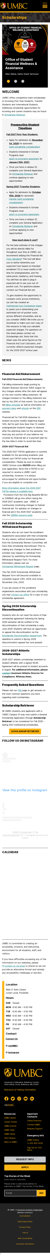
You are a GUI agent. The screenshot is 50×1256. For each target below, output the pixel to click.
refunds (25, 408)
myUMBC (13, 1046)
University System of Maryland (30, 1210)
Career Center (10, 1122)
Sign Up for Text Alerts (34, 1148)
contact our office (20, 594)
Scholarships (14, 17)
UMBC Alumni (10, 1118)
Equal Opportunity (25, 1221)
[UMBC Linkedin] (32, 1099)
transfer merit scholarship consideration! (21, 201)
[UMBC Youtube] (26, 1099)
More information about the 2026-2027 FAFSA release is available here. (21, 490)
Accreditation (25, 1216)
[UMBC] (14, 6)
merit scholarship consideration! (24, 146)
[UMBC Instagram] (19, 1099)
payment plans (9, 408)
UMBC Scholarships (22, 832)
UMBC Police (33, 1140)
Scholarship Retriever (14, 114)
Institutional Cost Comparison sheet (23, 305)
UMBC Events (10, 1126)
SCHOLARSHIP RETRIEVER (25, 731)
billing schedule (12, 404)
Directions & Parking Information (20, 1089)
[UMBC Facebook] (6, 1099)
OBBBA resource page (21, 515)
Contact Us (12, 1039)
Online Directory (34, 1120)
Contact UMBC (33, 1124)
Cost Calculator (13, 259)
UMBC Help (9, 1130)
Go (41, 1193)
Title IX (25, 1233)
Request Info (25, 1159)
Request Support (34, 1128)
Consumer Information (25, 1244)
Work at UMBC (10, 1142)
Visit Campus (9, 1138)
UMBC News (9, 1134)
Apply (25, 1167)
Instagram (13, 1053)
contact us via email (15, 966)
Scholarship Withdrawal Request (18, 566)
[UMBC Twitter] (13, 1099)
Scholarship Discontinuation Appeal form (22, 635)
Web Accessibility (25, 1238)
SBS (39, 408)
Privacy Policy (25, 1227)
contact (6, 673)
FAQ (20, 690)
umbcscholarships (11, 835)
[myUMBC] (9, 1105)
